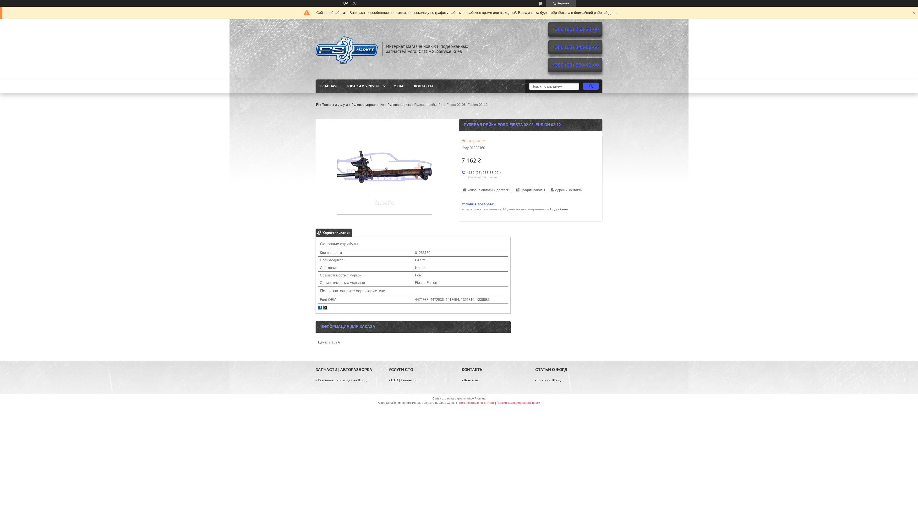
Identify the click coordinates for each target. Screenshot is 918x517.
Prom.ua (480, 398)
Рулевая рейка (399, 105)
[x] (325, 308)
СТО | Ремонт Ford (406, 380)
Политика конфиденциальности (518, 403)
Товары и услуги (362, 86)
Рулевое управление (367, 105)
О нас (399, 86)
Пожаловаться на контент (476, 403)
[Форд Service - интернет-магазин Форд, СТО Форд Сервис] (347, 49)
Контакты (423, 86)
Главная (328, 86)
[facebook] (320, 308)
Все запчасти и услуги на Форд (342, 380)
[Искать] (591, 86)
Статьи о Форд (549, 380)
